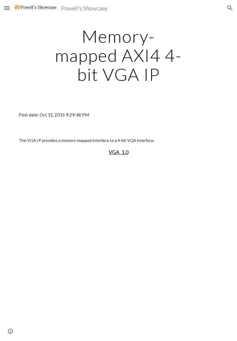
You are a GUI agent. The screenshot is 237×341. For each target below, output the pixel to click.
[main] (118, 55)
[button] (7, 8)
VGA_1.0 (118, 152)
